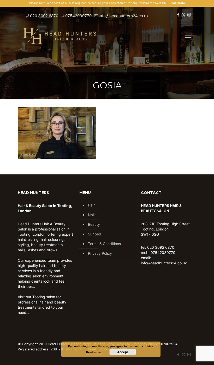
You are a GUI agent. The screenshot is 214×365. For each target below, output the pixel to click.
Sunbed (94, 234)
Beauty (94, 224)
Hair (91, 205)
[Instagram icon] (189, 14)
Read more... (94, 352)
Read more (177, 3)
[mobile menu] (187, 35)
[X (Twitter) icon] (184, 14)
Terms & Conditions (104, 243)
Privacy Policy (100, 253)
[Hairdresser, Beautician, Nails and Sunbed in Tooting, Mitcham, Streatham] (59, 36)
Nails (92, 214)
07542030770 (78, 15)
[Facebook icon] (178, 14)
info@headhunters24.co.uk (123, 15)
